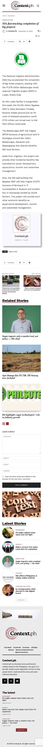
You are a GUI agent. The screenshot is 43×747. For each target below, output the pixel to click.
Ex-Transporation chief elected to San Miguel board (25, 591)
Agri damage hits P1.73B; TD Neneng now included (20, 376)
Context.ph (12, 31)
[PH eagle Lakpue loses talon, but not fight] (8, 533)
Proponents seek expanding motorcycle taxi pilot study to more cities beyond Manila (11, 290)
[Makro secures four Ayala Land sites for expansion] (8, 547)
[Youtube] (17, 681)
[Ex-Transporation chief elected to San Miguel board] (8, 590)
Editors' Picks (13, 251)
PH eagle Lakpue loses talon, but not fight (25, 534)
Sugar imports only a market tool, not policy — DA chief (20, 337)
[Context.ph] (4, 31)
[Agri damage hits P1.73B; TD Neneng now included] (21, 358)
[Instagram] (11, 681)
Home (4, 16)
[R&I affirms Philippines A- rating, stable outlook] (8, 576)
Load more (20, 600)
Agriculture (11, 16)
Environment (20, 530)
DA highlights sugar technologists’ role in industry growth (21, 416)
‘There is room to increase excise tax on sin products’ (32, 289)
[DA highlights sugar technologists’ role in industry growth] (21, 397)
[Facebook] (4, 681)
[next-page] (7, 423)
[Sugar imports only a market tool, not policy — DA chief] (21, 318)
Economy (19, 573)
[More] (29, 41)
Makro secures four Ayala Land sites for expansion (27, 548)
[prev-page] (3, 423)
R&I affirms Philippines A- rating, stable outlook (27, 577)
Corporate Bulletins (23, 586)
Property (19, 544)
